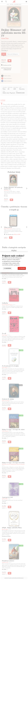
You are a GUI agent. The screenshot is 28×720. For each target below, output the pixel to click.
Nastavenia (8, 268)
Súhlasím (22, 268)
